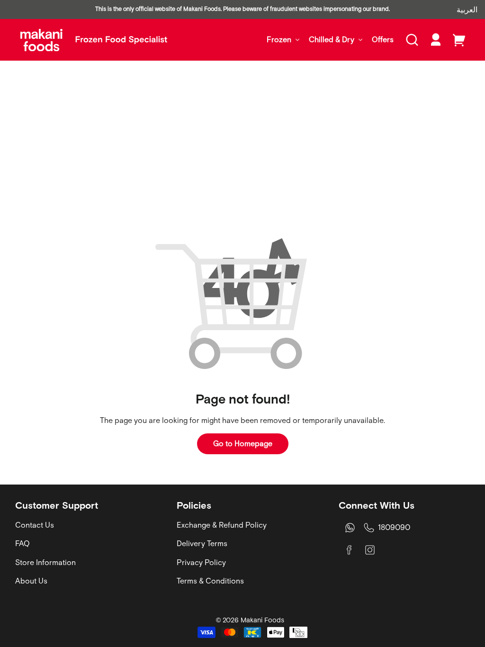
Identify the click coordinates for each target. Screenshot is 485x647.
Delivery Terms (202, 543)
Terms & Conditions (210, 580)
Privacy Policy (201, 562)
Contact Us (34, 525)
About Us (31, 580)
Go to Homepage (242, 443)
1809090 (394, 527)
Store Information (45, 562)
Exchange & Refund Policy (222, 525)
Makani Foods (262, 620)
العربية (467, 9)
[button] (412, 39)
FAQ (22, 543)
